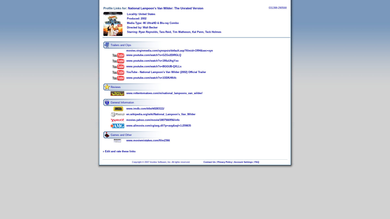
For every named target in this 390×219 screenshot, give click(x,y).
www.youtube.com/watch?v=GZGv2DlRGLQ (153, 55)
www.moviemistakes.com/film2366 (148, 140)
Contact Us (210, 162)
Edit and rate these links (120, 151)
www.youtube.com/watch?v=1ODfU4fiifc (151, 77)
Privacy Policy (224, 162)
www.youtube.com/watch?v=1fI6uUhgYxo (152, 60)
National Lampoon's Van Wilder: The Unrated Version (165, 8)
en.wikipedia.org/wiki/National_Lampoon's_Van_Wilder (160, 114)
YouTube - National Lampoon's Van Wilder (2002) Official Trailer (166, 72)
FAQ (257, 162)
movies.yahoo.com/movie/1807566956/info (153, 119)
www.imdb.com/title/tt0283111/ (145, 108)
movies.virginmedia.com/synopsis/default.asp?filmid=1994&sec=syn (169, 50)
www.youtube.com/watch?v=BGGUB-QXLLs (153, 66)
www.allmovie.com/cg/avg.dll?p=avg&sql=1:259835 (158, 125)
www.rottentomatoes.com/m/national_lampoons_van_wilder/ (164, 93)
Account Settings (243, 162)
